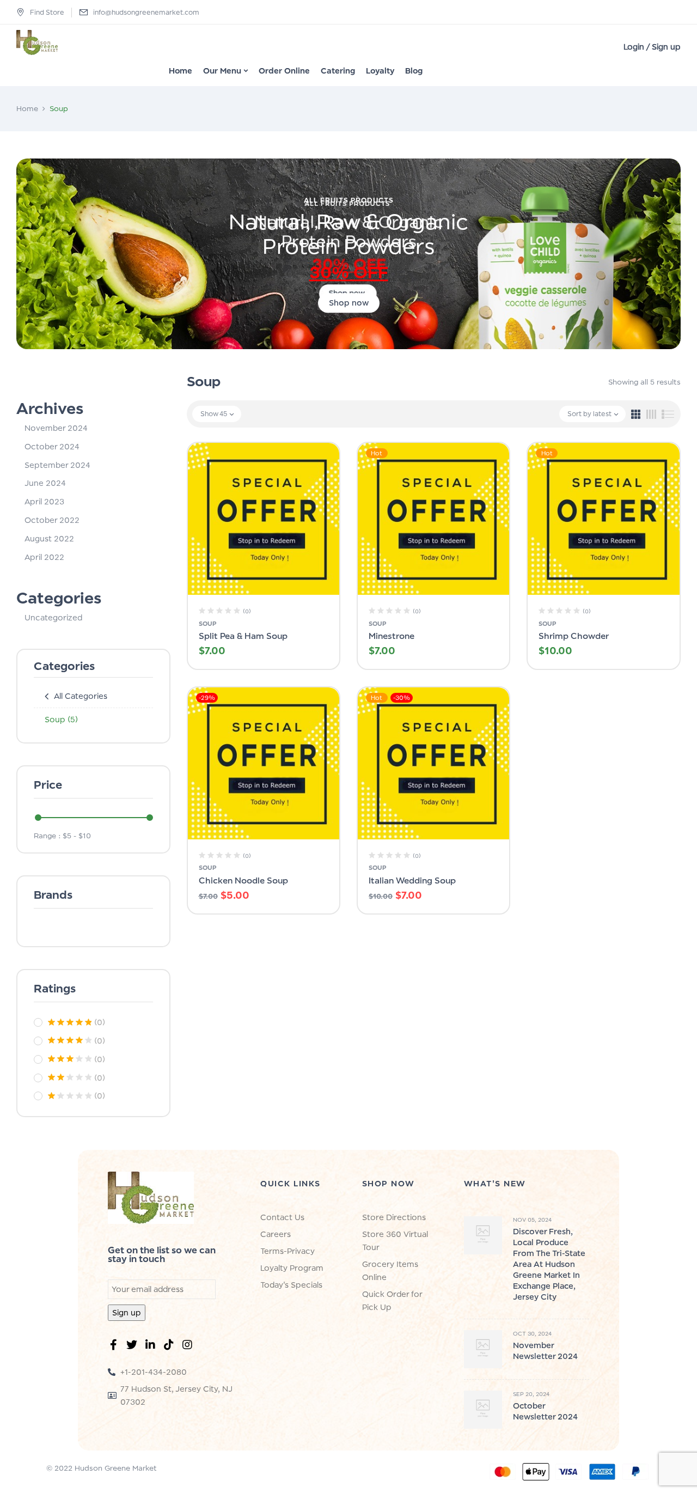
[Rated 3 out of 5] (69, 1059)
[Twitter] (134, 1347)
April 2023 (44, 501)
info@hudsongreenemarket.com (146, 12)
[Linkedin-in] (152, 1347)
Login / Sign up (652, 46)
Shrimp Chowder (574, 636)
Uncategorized (53, 617)
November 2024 (56, 427)
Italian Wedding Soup (412, 880)
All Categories (80, 695)
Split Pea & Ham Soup (243, 636)
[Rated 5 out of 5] (69, 1022)
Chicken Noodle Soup (243, 880)
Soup (61, 719)
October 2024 (52, 446)
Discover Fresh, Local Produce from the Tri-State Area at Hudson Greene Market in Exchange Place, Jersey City (549, 1264)
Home (27, 108)
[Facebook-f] (115, 1347)
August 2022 (49, 538)
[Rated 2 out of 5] (69, 1077)
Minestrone (391, 636)
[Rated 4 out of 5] (69, 1040)
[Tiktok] (171, 1347)
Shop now (349, 302)
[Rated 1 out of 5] (69, 1096)
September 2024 (57, 465)
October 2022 (52, 520)
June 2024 (45, 482)
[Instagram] (189, 1347)
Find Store (47, 12)
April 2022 (44, 557)
